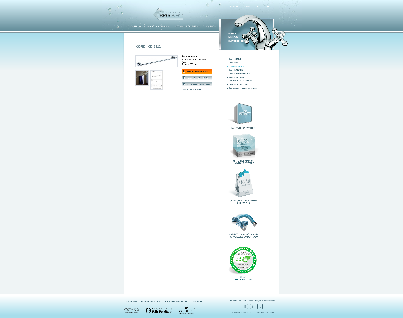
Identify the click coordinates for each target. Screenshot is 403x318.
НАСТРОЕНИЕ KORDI (236, 41)
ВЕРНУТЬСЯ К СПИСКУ (192, 89)
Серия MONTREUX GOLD (239, 84)
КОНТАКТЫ (197, 301)
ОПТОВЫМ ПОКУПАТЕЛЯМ (177, 301)
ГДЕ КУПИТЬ (233, 37)
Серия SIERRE (235, 59)
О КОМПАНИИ (131, 301)
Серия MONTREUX (236, 77)
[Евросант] (268, 6)
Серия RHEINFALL (236, 66)
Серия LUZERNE (236, 70)
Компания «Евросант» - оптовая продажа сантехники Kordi (252, 301)
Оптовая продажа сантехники (240, 6)
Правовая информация (265, 312)
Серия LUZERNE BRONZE (239, 73)
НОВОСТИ (232, 33)
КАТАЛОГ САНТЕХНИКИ (151, 301)
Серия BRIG (234, 63)
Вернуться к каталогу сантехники (243, 88)
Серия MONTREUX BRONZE (240, 81)
